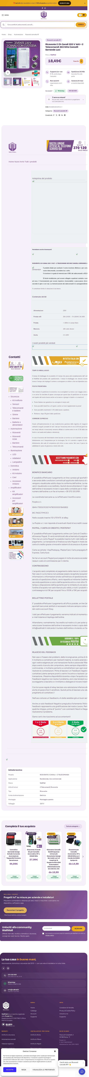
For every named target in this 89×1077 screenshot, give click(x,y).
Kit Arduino (17, 473)
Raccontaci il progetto (15, 910)
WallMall (53, 55)
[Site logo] (44, 15)
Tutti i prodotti (31, 162)
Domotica (15, 466)
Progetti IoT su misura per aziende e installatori (29, 897)
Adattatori (16, 458)
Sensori (15, 404)
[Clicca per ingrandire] (7, 72)
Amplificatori (16, 488)
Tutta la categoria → (73, 826)
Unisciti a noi (63, 1014)
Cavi (14, 477)
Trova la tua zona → (36, 1048)
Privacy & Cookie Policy (67, 1011)
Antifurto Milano (35, 1039)
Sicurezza (15, 397)
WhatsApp (61, 91)
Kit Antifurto (17, 400)
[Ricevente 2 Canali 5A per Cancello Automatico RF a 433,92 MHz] (34, 839)
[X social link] (56, 115)
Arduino (15, 470)
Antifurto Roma (35, 1035)
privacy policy (49, 935)
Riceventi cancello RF (32, 34)
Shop (10, 34)
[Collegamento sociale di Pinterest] (59, 115)
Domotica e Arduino (8, 1048)
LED (14, 454)
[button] (55, 1051)
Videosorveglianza (8, 1044)
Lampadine (17, 462)
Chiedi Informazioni (14, 877)
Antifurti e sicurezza (8, 1035)
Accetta (9, 1070)
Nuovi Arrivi (19, 162)
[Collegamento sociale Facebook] (42, 8)
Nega (23, 1070)
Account (33, 1014)
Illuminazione (16, 450)
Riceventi (16, 432)
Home (4, 34)
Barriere (15, 418)
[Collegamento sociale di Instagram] (45, 8)
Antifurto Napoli (35, 1044)
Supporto (33, 1017)
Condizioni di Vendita (66, 1008)
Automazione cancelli (9, 1039)
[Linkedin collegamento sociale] (62, 115)
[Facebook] (3, 968)
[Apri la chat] (82, 1071)
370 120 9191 (73, 91)
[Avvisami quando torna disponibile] (81, 61)
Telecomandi (17, 447)
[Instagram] (8, 968)
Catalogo (33, 1011)
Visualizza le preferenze (44, 1070)
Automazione (18, 34)
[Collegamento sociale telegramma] (64, 115)
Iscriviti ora (64, 3)
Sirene (15, 414)
